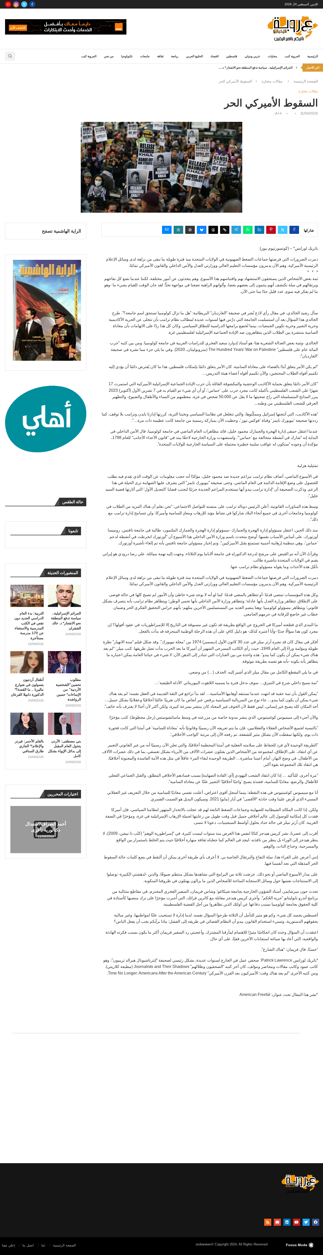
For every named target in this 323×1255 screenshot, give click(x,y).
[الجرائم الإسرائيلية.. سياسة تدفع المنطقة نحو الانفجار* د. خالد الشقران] (64, 596)
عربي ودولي (252, 56)
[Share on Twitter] (282, 230)
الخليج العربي (194, 56)
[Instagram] (16, 4)
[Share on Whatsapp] (248, 230)
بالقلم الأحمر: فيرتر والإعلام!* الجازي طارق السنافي (29, 746)
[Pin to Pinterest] (271, 230)
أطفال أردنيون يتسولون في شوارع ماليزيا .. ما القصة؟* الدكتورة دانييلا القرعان (27, 687)
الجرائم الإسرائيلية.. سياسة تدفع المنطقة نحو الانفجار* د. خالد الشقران (66, 620)
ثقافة (160, 56)
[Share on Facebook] (294, 230)
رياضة (174, 56)
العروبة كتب (292, 56)
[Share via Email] (167, 230)
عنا (43, 1245)
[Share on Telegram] (236, 230)
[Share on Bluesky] (201, 230)
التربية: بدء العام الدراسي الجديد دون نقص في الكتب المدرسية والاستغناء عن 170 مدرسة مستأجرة (29, 625)
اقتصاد (214, 56)
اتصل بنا (28, 1245)
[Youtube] (8, 4)
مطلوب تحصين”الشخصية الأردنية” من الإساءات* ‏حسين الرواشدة (68, 689)
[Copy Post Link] (224, 230)
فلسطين (231, 56)
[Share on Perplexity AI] (178, 230)
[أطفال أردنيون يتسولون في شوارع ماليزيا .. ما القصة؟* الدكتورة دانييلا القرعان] (27, 662)
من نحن (109, 56)
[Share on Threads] (213, 230)
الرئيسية (312, 56)
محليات (272, 56)
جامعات (145, 56)
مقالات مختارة (272, 81)
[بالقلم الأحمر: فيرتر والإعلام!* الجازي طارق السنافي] (27, 724)
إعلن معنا (8, 1245)
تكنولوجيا (126, 56)
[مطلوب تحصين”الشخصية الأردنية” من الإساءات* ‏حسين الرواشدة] (64, 662)
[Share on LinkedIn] (259, 230)
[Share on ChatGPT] (190, 230)
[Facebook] (32, 4)
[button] (296, 68)
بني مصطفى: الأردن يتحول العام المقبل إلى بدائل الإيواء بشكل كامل (64, 748)
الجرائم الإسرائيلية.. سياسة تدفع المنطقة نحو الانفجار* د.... (255, 67)
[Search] (10, 56)
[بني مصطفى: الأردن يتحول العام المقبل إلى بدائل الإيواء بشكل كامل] (64, 724)
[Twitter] (24, 4)
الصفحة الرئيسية (306, 81)
